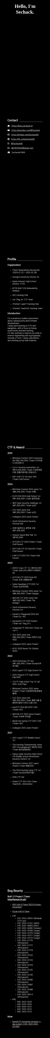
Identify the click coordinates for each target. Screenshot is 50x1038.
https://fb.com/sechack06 (23, 139)
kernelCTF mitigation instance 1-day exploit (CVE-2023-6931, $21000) (26, 1024)
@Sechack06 (17, 144)
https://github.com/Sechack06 (25, 135)
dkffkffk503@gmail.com (22, 148)
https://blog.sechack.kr (22, 126)
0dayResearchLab (16, 899)
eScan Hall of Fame (20, 912)
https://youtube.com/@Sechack (26, 130)
